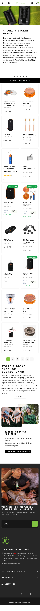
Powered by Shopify (26, 602)
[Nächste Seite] (32, 359)
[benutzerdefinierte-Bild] (5, 544)
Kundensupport (10, 443)
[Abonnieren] (35, 524)
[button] (2, 3)
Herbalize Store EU (17, 602)
